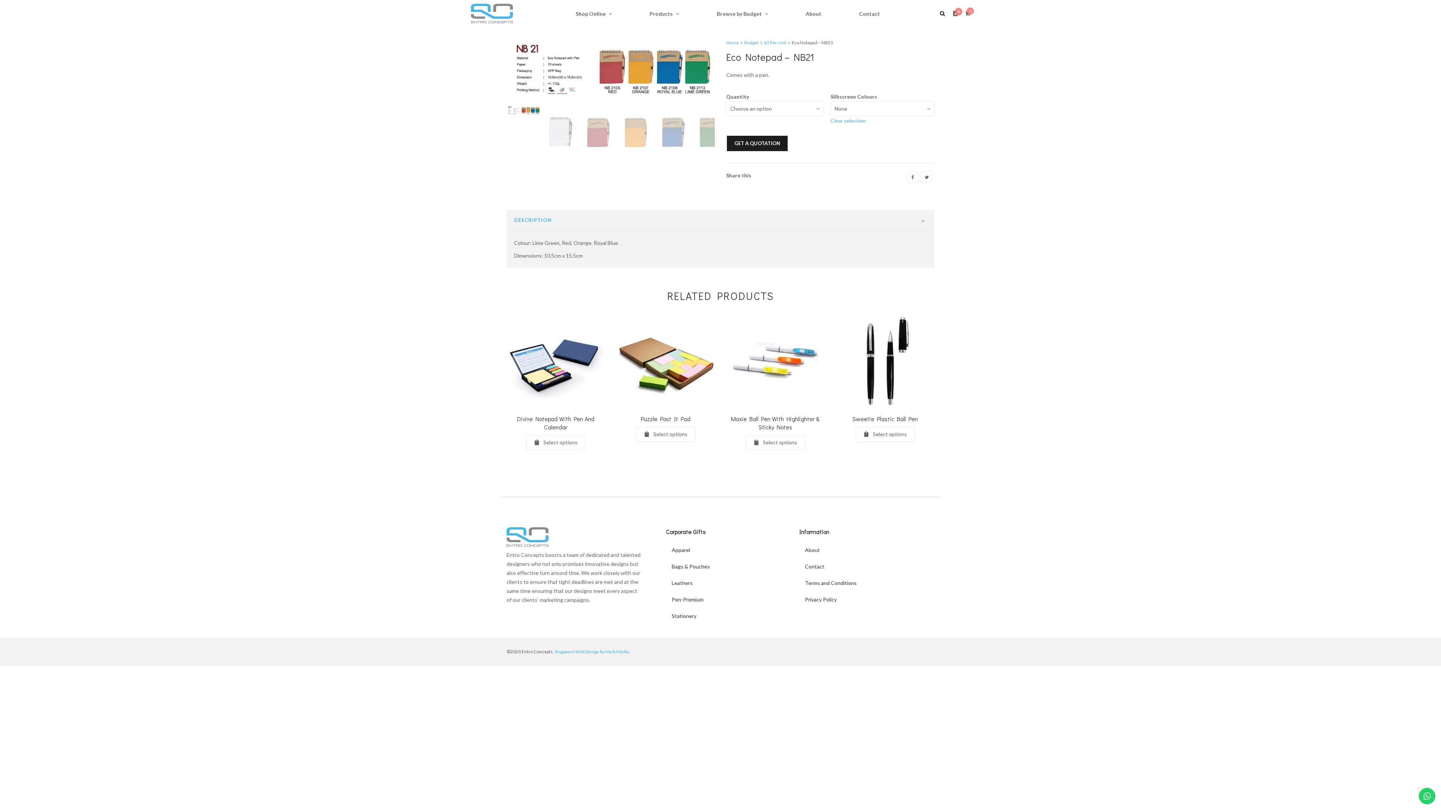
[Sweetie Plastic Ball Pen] (885, 361)
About (812, 550)
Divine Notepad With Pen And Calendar (555, 423)
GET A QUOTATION (757, 143)
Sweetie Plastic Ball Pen (885, 419)
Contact (814, 566)
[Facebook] (913, 177)
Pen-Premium (688, 599)
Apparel (681, 550)
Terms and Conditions (831, 583)
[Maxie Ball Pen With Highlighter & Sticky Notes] (775, 361)
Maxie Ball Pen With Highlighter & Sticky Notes (775, 423)
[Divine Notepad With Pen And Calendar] (556, 361)
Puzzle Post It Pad (665, 419)
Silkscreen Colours (853, 96)
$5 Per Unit (775, 42)
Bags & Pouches (691, 566)
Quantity (737, 96)
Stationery (684, 616)
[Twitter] (927, 177)
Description (533, 220)
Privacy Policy (821, 599)
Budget (751, 42)
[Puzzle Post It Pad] (666, 361)
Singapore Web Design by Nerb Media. (592, 651)
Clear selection (848, 120)
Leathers (682, 583)
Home (732, 42)
